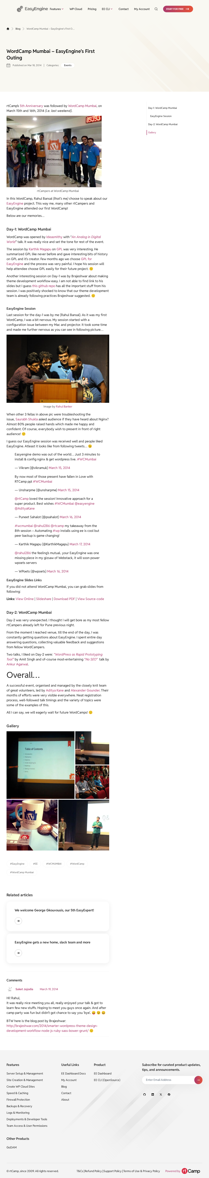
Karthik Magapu (40, 249)
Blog (18, 28)
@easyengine (84, 503)
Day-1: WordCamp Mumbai (162, 107)
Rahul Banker (64, 406)
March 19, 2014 (49, 989)
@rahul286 (42, 526)
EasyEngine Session (161, 116)
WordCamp (78, 863)
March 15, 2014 (59, 468)
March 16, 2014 (70, 517)
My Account (142, 9)
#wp (56, 531)
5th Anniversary (31, 106)
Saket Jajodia (24, 989)
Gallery (152, 132)
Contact (124, 9)
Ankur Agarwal (17, 664)
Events (67, 65)
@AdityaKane (25, 508)
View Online (25, 599)
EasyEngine (15, 203)
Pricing (92, 9)
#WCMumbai (86, 459)
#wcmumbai (24, 526)
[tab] (57, 9)
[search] (154, 9)
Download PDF (64, 599)
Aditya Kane (55, 690)
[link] (33, 9)
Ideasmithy (54, 237)
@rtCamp (22, 499)
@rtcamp (57, 526)
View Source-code (90, 599)
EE (36, 863)
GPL (59, 249)
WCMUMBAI (54, 863)
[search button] (156, 9)
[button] (178, 9)
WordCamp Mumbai (82, 106)
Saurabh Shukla (27, 419)
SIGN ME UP (198, 1080)
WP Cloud (76, 9)
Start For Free (174, 9)
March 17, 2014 (80, 544)
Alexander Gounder (85, 690)
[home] (8, 28)
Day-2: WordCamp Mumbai (163, 124)
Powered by (172, 1171)
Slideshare (43, 599)
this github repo (43, 286)
